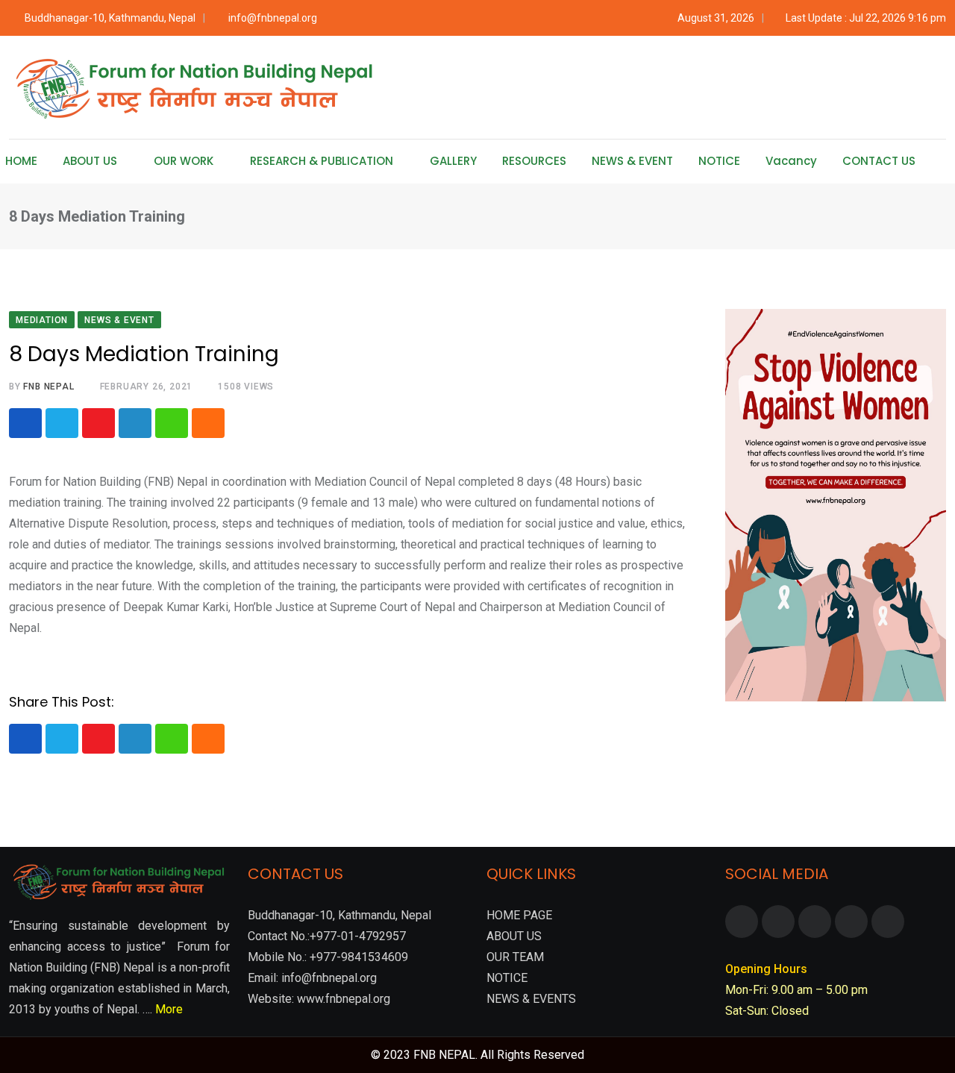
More (169, 1009)
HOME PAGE (519, 915)
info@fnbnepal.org (272, 18)
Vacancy (791, 161)
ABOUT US (90, 161)
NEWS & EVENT (632, 161)
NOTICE (719, 161)
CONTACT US (878, 161)
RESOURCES (534, 161)
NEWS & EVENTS (531, 999)
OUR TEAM (515, 957)
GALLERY (453, 161)
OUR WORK (183, 161)
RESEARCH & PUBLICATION (321, 161)
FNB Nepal (48, 386)
